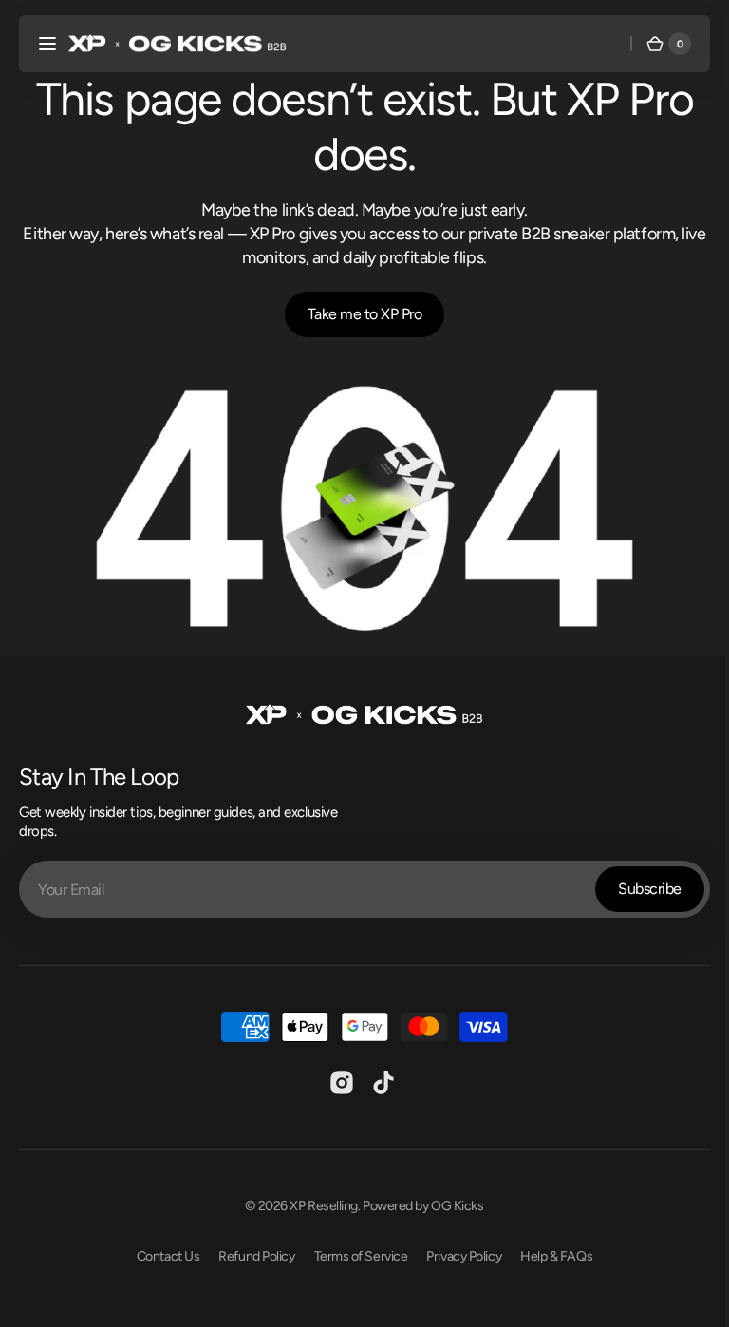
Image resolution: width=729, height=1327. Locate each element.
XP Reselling (317, 1200)
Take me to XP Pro (357, 314)
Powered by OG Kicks (416, 1200)
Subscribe (635, 883)
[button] (47, 44)
